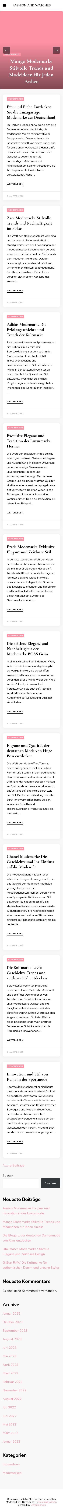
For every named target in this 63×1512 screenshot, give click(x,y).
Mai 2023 (9, 1356)
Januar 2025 (11, 1313)
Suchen (8, 1176)
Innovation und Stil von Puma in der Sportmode (27, 1077)
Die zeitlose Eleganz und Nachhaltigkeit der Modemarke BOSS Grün (27, 649)
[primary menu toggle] (4, 5)
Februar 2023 (13, 1382)
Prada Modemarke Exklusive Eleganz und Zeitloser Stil (31, 549)
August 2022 (12, 1399)
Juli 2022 (9, 1407)
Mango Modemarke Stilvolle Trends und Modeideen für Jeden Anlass (31, 71)
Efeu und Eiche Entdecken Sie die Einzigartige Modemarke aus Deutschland (31, 112)
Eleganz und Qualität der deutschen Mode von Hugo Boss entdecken (29, 751)
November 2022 (14, 1390)
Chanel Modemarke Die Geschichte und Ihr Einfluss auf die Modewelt (30, 862)
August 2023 (12, 1339)
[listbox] (31, 50)
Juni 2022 (10, 1416)
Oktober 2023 (13, 1322)
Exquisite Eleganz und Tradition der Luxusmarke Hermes (29, 441)
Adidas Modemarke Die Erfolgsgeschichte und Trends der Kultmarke (26, 329)
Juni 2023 (10, 1348)
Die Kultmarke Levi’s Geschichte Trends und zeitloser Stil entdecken (27, 973)
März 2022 (10, 1433)
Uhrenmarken (38, 1505)
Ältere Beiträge (13, 1165)
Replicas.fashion (47, 1502)
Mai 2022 (9, 1424)
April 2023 (10, 1365)
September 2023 (15, 1331)
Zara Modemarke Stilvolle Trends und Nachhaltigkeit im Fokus (29, 223)
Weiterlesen (15, 184)
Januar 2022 (11, 1441)
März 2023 (10, 1373)
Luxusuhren (11, 1464)
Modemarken (12, 54)
